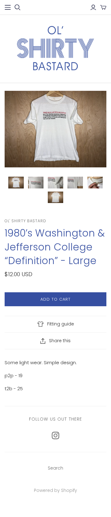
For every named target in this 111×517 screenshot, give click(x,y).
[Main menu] (8, 7)
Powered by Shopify (55, 490)
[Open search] (17, 7)
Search (55, 468)
